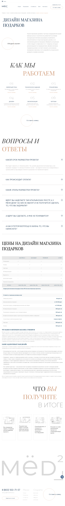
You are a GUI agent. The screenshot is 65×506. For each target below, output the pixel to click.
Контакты (45, 6)
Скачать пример (11, 92)
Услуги (19, 6)
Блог (39, 6)
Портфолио (26, 6)
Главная (4, 13)
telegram (35, 497)
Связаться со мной (10, 498)
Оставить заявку (57, 7)
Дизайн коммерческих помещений (18, 13)
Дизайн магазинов (31, 13)
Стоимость (33, 6)
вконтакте (35, 493)
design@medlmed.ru (8, 492)
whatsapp (35, 499)
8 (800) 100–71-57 (57, 4)
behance (35, 495)
